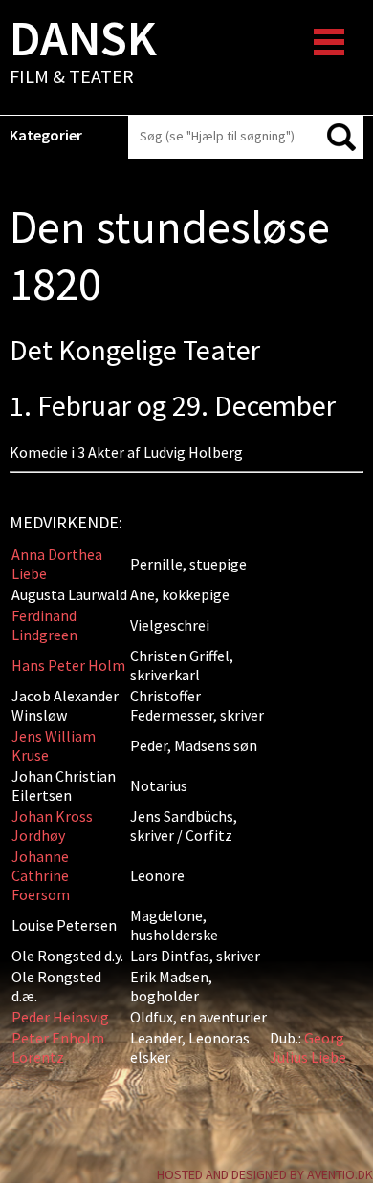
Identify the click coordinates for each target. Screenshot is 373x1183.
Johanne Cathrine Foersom (40, 875)
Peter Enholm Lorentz (57, 1047)
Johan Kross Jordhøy (52, 826)
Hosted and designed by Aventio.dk (265, 1174)
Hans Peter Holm (68, 665)
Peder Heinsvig (60, 1016)
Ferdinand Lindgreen (44, 625)
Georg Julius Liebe (308, 1047)
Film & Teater (83, 53)
